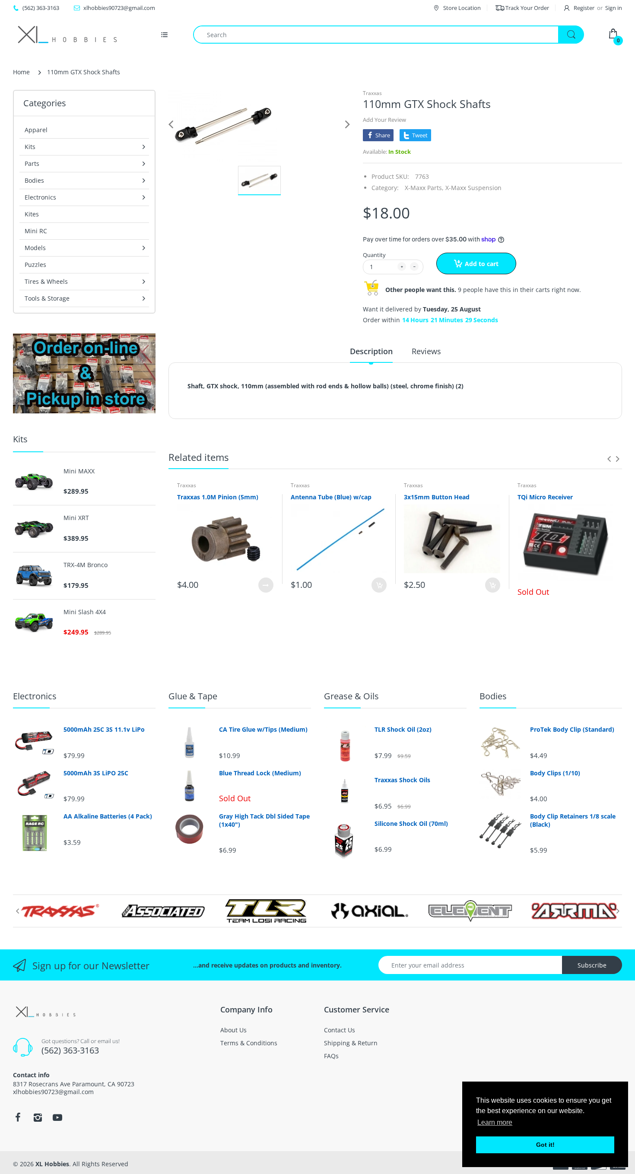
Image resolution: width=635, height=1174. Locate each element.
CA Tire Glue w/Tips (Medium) (263, 729)
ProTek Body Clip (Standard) (572, 729)
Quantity (374, 255)
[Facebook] (17, 1117)
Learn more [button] (494, 1122)
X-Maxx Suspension (473, 188)
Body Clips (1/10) (555, 773)
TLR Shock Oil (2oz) (403, 729)
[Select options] (265, 585)
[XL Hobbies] (67, 34)
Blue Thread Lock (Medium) (260, 773)
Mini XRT (76, 518)
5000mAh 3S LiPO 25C (96, 773)
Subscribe (592, 965)
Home (21, 72)
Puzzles (35, 264)
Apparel (36, 130)
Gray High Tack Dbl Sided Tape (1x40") (264, 820)
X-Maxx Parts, (424, 188)
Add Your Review (384, 120)
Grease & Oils (351, 696)
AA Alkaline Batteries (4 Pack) (108, 816)
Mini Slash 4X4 (85, 612)
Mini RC (36, 231)
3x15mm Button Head (437, 497)
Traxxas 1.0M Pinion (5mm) (217, 497)
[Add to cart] (379, 585)
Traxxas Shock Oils (402, 780)
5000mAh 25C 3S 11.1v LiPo (104, 729)
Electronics (35, 696)
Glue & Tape (192, 696)
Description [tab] (371, 351)
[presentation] (609, 458)
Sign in (613, 8)
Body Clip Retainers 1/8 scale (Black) (573, 820)
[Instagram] (37, 1117)
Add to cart (481, 264)
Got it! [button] (545, 1144)
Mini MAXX (79, 471)
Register (584, 8)
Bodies (493, 696)
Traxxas (372, 93)
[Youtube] (57, 1117)
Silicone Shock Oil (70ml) (411, 824)
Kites (32, 214)
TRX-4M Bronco (86, 565)
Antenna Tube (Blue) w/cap (331, 497)
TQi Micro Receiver (545, 497)
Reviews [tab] (426, 351)
